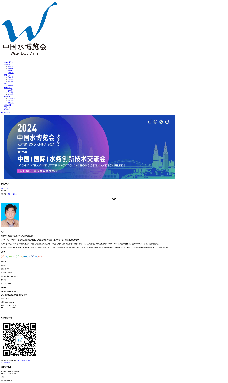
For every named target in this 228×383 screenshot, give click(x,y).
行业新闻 (11, 92)
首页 (8, 194)
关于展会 (7, 64)
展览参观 (7, 96)
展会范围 (11, 71)
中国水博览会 (8, 62)
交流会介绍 (11, 98)
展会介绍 (11, 66)
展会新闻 (11, 90)
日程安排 (11, 100)
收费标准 (11, 79)
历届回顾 (11, 73)
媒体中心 (7, 88)
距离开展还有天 (7, 113)
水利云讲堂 (7, 105)
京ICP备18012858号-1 (25, 360)
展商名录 (11, 77)
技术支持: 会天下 (6, 362)
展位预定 (11, 81)
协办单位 (11, 94)
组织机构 (11, 68)
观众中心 (7, 83)
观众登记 (11, 85)
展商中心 (7, 75)
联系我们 (7, 109)
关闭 (2, 377)
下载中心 (7, 107)
